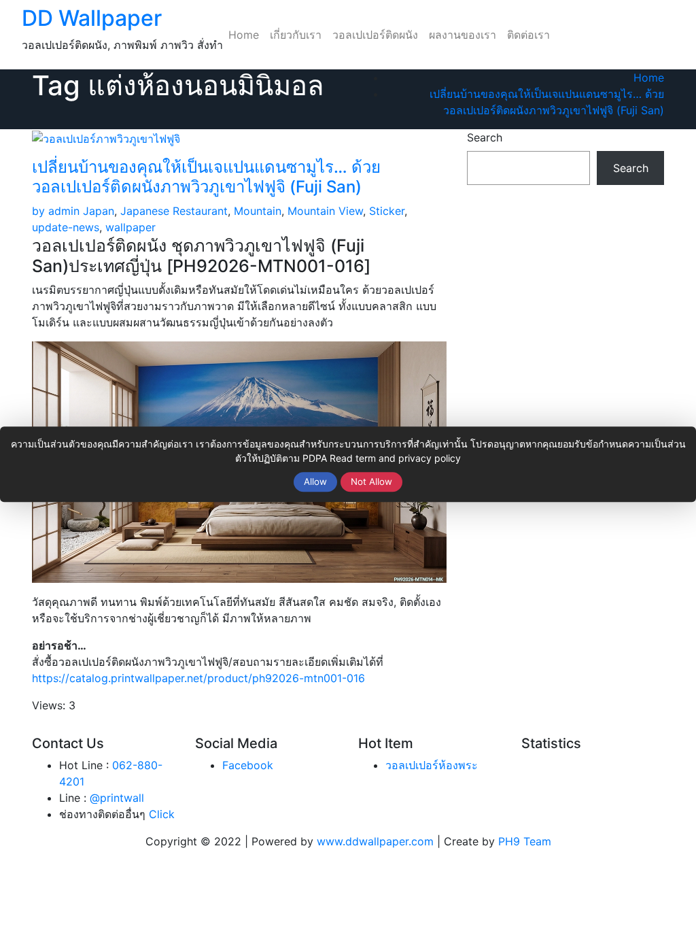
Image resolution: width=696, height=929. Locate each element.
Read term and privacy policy (395, 458)
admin (56, 211)
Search (484, 137)
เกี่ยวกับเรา (295, 34)
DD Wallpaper (92, 18)
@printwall (117, 798)
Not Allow (371, 481)
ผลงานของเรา (462, 34)
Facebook (247, 765)
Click (162, 814)
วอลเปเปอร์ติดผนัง (375, 34)
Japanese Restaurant (174, 211)
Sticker (386, 211)
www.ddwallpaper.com (375, 841)
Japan (98, 211)
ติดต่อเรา (528, 34)
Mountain (257, 211)
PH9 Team (524, 841)
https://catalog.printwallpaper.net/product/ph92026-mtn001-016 (198, 678)
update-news (65, 227)
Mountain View (325, 211)
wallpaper (130, 227)
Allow (315, 481)
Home (243, 34)
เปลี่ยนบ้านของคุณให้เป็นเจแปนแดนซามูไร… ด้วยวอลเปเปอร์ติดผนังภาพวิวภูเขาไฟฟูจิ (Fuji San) (206, 177)
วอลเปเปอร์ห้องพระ (431, 765)
